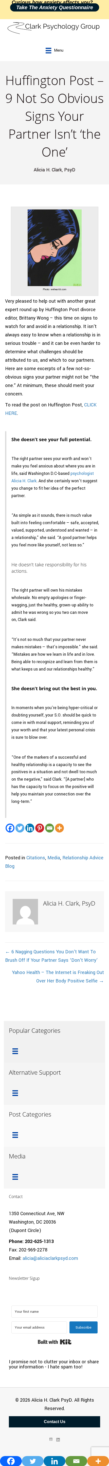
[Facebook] (10, 828)
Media (53, 857)
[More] (59, 828)
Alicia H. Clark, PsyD (54, 170)
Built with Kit (54, 1341)
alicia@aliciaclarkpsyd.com (50, 1258)
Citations (35, 857)
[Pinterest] (39, 828)
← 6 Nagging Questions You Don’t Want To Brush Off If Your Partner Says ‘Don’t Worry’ (51, 956)
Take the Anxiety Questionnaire (54, 7)
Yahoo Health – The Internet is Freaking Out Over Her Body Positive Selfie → (58, 976)
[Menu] (15, 1051)
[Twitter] (19, 828)
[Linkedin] (29, 828)
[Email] (49, 828)
